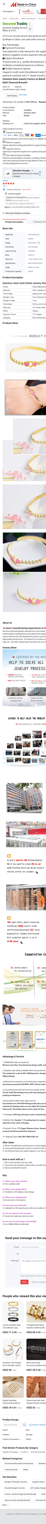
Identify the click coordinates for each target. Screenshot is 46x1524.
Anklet (25, 1469)
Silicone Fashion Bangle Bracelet (17, 1500)
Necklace (42, 1463)
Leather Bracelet (11, 1469)
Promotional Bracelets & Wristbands (19, 1463)
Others (28, 1439)
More (5, 1505)
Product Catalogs (38, 1424)
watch (5, 1430)
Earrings (29, 1434)
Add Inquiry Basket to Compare (17, 213)
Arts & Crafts (14, 18)
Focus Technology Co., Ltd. (32, 1514)
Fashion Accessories (28, 18)
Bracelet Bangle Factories (15, 1488)
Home (5, 18)
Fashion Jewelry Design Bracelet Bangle (20, 1494)
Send (24, 1282)
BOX (27, 1430)
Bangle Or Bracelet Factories (16, 1482)
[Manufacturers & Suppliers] (23, 4)
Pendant (6, 1434)
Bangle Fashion (38, 1482)
